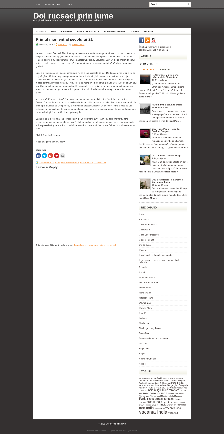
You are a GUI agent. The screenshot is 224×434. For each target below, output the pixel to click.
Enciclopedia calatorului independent (156, 255)
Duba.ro (142, 250)
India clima (153, 387)
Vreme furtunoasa (147, 359)
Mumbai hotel (155, 396)
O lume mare (145, 303)
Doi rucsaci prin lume (73, 15)
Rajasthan (167, 402)
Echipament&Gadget (115, 31)
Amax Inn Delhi (154, 378)
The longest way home (150, 328)
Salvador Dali (100, 162)
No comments (78, 44)
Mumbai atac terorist (176, 394)
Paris (57, 162)
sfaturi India (159, 404)
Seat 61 (142, 313)
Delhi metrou (165, 383)
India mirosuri (177, 388)
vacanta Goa (173, 408)
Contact (68, 4)
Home (38, 4)
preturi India (154, 402)
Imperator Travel (147, 277)
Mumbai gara (144, 396)
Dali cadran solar (46, 162)
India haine (166, 387)
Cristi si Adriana (146, 240)
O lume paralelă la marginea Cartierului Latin (167, 180)
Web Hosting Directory (128, 431)
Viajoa (142, 353)
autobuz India (145, 380)
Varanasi (173, 412)
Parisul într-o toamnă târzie (167, 104)
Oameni (135, 31)
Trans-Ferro (144, 333)
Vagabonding (145, 348)
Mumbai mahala (167, 396)
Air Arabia (143, 378)
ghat (176, 385)
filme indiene (160, 385)
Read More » (145, 96)
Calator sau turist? (147, 224)
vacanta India (153, 412)
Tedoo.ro (143, 318)
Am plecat (144, 219)
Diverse (148, 31)
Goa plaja (183, 385)
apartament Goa (176, 378)
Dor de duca (145, 245)
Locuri (41, 31)
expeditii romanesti (146, 385)
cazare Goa (153, 383)
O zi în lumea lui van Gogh (166, 155)
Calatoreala (144, 229)
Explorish (143, 267)
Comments (165, 70)
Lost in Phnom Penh (148, 282)
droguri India (176, 382)
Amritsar (166, 378)
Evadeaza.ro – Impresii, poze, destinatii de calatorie (159, 261)
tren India (146, 408)
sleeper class (180, 405)
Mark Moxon (145, 293)
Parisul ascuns (86, 162)
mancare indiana (155, 393)
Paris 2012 (62, 44)
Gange (170, 385)
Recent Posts (148, 70)
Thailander (144, 323)
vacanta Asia (159, 408)
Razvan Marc (145, 308)
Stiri (53, 31)
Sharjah (170, 405)
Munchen (178, 396)
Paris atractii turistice (70, 162)
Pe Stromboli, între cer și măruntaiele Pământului (165, 76)
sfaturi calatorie (145, 405)
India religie (154, 390)
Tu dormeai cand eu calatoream (154, 338)
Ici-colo (142, 272)
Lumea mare (145, 287)
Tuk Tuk (143, 343)
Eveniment (66, 31)
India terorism (170, 390)
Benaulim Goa (170, 380)
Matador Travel (146, 298)
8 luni (141, 214)
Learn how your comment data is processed (95, 245)
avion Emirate (158, 381)
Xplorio (142, 364)
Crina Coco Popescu (149, 235)
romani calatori (179, 402)
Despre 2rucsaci (52, 4)
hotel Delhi (143, 388)
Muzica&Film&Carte (88, 31)
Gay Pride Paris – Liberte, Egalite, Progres (166, 130)
